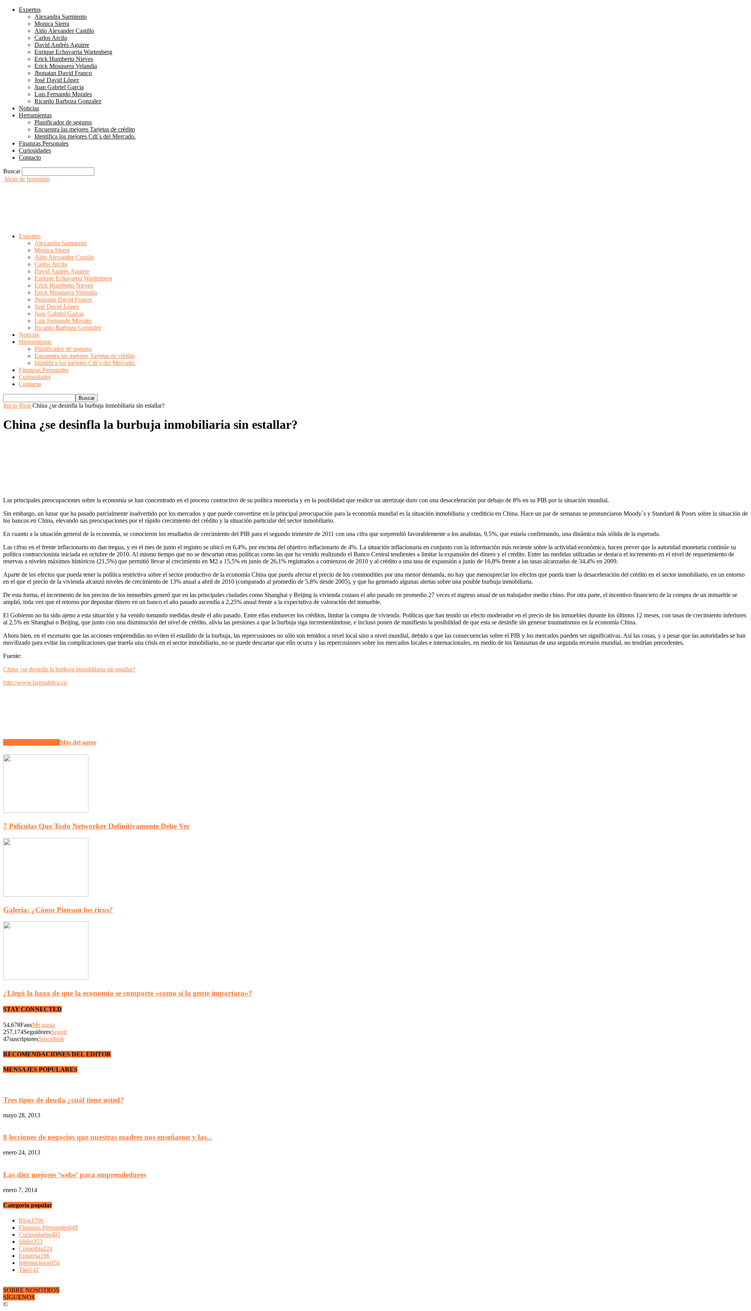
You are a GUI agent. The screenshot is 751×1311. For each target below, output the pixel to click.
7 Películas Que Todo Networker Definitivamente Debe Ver (96, 826)
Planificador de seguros (63, 122)
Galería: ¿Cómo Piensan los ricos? (58, 910)
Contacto (30, 157)
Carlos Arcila (50, 37)
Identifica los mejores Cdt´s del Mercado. (85, 136)
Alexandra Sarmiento (60, 16)
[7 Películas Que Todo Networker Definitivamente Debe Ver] (45, 810)
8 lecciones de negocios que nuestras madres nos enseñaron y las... (107, 1137)
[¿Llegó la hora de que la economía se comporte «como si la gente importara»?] (45, 978)
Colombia (35, 1248)
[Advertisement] (145, 200)
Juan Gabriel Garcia (59, 87)
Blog (25, 405)
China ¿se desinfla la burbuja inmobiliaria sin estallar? (69, 669)
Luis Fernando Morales (63, 94)
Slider (31, 1241)
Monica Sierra (51, 23)
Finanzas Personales (43, 143)
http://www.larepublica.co (35, 682)
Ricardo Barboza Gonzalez (67, 101)
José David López (56, 80)
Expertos (30, 9)
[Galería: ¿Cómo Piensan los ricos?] (45, 894)
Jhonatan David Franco (63, 73)
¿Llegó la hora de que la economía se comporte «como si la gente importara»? (127, 993)
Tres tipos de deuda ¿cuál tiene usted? (63, 1100)
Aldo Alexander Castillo (64, 30)
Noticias (29, 108)
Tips (29, 1269)
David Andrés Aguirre (61, 44)
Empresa (34, 1255)
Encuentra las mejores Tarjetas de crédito (84, 129)
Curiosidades (35, 150)
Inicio (10, 405)
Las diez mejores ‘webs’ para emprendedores (74, 1175)
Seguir (59, 1032)
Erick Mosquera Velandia (65, 66)
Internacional (39, 1262)
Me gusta (43, 1024)
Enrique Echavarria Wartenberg (73, 52)
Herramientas (35, 115)
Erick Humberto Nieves (63, 59)
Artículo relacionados (31, 742)
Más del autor (78, 742)
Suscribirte (51, 1039)
